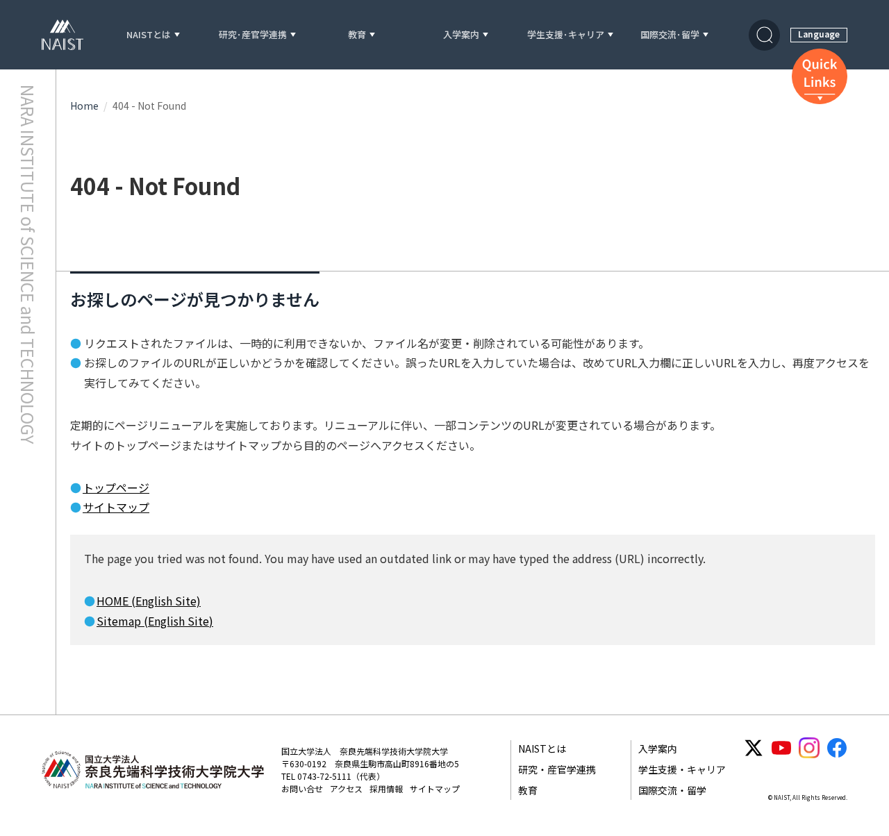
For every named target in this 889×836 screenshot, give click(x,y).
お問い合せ (302, 788)
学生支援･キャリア (565, 35)
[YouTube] (781, 747)
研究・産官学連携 (557, 769)
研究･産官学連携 (253, 35)
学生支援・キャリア (682, 769)
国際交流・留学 (672, 790)
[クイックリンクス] (819, 76)
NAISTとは (148, 35)
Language (819, 34)
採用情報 (386, 788)
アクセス (346, 788)
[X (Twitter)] (753, 747)
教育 (357, 35)
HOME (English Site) (149, 600)
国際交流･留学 (669, 35)
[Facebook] (836, 747)
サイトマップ (116, 507)
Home (84, 105)
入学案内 (461, 35)
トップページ (116, 487)
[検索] (764, 35)
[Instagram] (809, 747)
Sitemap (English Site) (155, 620)
